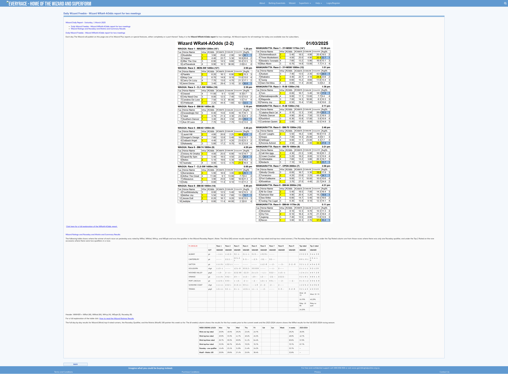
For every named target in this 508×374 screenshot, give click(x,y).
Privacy (317, 372)
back (75, 364)
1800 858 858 (339, 368)
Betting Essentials (277, 3)
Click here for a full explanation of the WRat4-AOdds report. (91, 226)
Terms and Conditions (63, 372)
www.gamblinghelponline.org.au (366, 368)
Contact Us (444, 372)
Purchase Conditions (190, 372)
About (262, 3)
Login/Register (333, 3)
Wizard (292, 3)
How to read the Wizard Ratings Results (116, 318)
